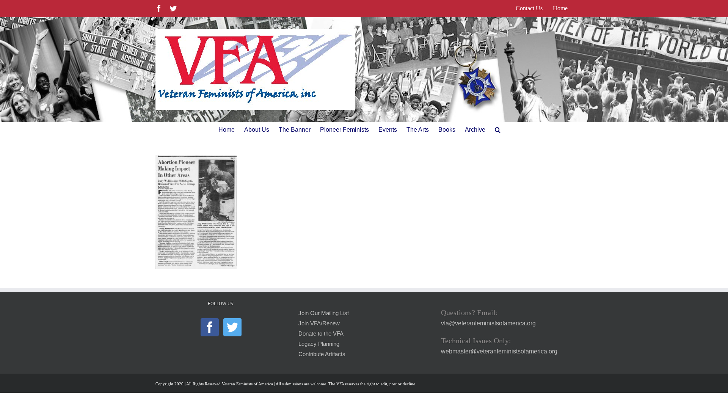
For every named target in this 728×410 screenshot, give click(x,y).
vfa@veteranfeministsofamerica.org (488, 323)
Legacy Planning (318, 344)
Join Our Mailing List (323, 313)
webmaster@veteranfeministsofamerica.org (499, 351)
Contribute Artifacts (321, 354)
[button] (497, 129)
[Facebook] (210, 327)
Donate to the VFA (321, 334)
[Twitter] (232, 327)
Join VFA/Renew (319, 323)
